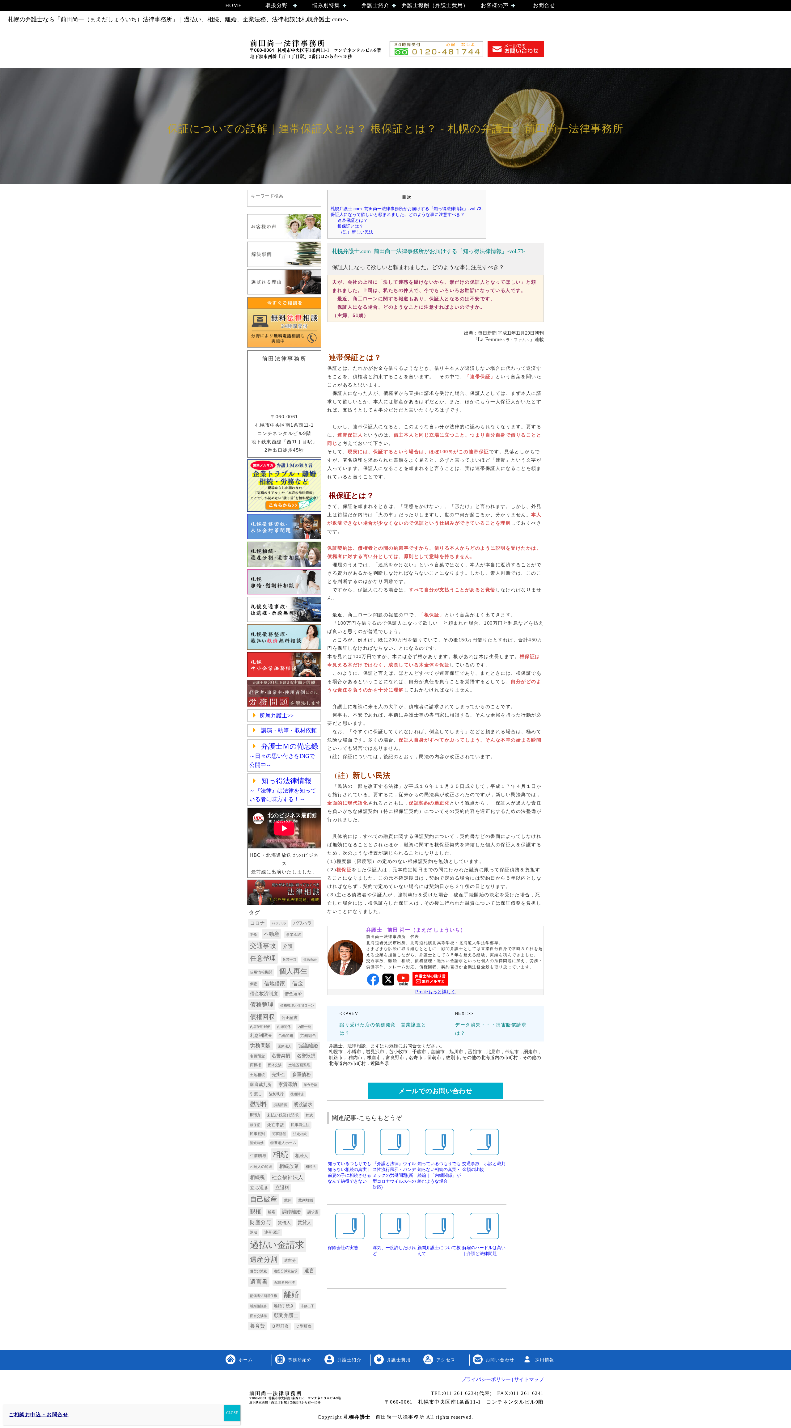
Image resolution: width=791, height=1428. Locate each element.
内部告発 (304, 1027)
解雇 (271, 1212)
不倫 (253, 934)
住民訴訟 (310, 959)
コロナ (257, 923)
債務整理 (261, 1004)
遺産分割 (263, 1259)
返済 (253, 1232)
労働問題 (285, 1035)
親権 (255, 1211)
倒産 (253, 984)
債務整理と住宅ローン (297, 1005)
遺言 (309, 1270)
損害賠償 (280, 1105)
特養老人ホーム (283, 1143)
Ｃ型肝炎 (304, 1326)
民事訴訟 (279, 1134)
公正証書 (289, 1017)
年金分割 (310, 1085)
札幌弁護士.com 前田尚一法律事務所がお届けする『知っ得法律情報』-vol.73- (407, 208)
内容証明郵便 (260, 1027)
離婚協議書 (258, 1306)
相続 (280, 1154)
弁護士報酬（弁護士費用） (435, 5)
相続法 (311, 1166)
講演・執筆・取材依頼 (288, 730)
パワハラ (302, 923)
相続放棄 (289, 1166)
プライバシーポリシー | (487, 1379)
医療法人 (284, 1046)
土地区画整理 (299, 1065)
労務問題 (260, 1046)
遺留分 (290, 1260)
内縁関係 (284, 1027)
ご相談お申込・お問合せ (39, 1414)
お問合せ (544, 5)
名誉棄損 (281, 1055)
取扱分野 (276, 5)
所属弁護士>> (277, 715)
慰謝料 (258, 1104)
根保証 (255, 1125)
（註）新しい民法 (357, 232)
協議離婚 (308, 1045)
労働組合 (308, 1035)
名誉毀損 (306, 1055)
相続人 (301, 1155)
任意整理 (263, 958)
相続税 (257, 1177)
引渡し (256, 1094)
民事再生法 (300, 1125)
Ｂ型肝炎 (280, 1326)
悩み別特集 (326, 5)
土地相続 (257, 1075)
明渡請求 (303, 1104)
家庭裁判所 (261, 1084)
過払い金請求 (277, 1245)
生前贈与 (258, 1155)
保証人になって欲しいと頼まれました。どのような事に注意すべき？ (398, 214)
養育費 (257, 1326)
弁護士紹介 (375, 5)
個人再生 (293, 971)
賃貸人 (304, 1222)
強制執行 (276, 1094)
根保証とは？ (350, 226)
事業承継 (293, 934)
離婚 (291, 1295)
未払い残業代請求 (283, 1115)
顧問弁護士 (286, 1315)
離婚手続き (284, 1305)
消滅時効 (257, 1143)
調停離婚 (291, 1211)
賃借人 (284, 1222)
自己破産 (263, 1199)
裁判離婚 (305, 1200)
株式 (309, 1115)
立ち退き (259, 1187)
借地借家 (274, 983)
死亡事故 (275, 1124)
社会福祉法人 (287, 1177)
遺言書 (259, 1281)
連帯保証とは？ (352, 220)
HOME (233, 5)
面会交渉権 (258, 1316)
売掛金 (279, 1074)
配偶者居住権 (284, 1282)
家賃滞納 (287, 1084)
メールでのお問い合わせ (435, 1090)
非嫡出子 (307, 1306)
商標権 (255, 1065)
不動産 (271, 934)
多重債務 (301, 1074)
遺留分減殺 (258, 1271)
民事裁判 (257, 1134)
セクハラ (279, 923)
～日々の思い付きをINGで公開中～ (283, 756)
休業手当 (289, 959)
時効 (255, 1114)
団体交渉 (274, 1065)
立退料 (282, 1187)
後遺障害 (297, 1094)
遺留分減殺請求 (286, 1271)
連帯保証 (272, 1232)
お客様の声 (495, 5)
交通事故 (263, 945)
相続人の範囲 (261, 1166)
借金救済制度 (264, 993)
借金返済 (293, 993)
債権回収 (262, 1016)
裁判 (287, 1200)
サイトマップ (528, 1379)
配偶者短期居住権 (263, 1296)
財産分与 (260, 1222)
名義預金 (257, 1056)
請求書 (313, 1212)
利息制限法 (261, 1035)
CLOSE (232, 1413)
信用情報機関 (261, 972)
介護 (288, 946)
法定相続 (300, 1134)
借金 (297, 983)
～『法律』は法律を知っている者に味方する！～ (282, 790)
